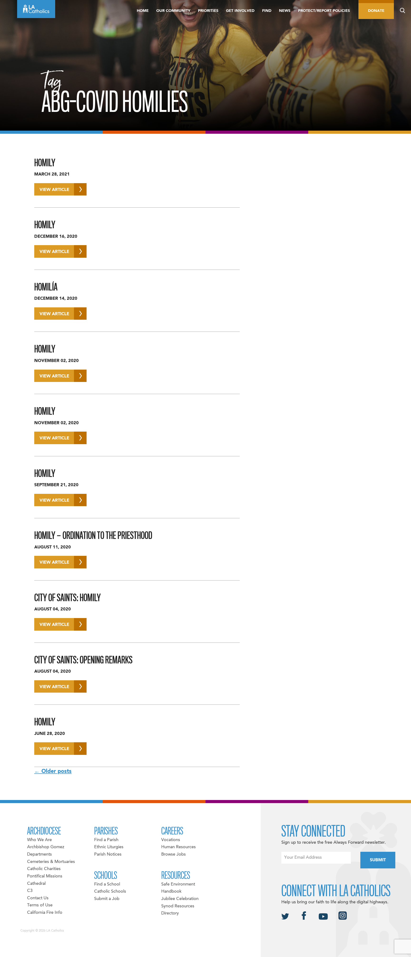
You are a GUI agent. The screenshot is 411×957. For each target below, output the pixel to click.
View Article (54, 190)
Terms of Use (40, 905)
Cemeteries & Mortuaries (51, 862)
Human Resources (178, 847)
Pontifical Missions (44, 876)
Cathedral (36, 884)
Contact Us (38, 898)
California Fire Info (44, 913)
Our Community (173, 11)
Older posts (53, 771)
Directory (170, 913)
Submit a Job (106, 899)
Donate (376, 11)
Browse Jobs (173, 854)
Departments (39, 854)
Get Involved (240, 11)
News (284, 11)
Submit (378, 860)
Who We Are (39, 840)
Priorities (208, 11)
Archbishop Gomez (45, 847)
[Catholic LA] (36, 9)
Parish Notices (108, 854)
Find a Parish (106, 840)
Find (266, 11)
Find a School (107, 884)
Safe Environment (178, 884)
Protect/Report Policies (324, 11)
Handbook (171, 892)
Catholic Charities (44, 869)
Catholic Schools (110, 892)
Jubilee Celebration (180, 899)
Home (143, 11)
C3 (30, 891)
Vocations (170, 840)
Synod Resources (177, 906)
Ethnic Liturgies (108, 847)
